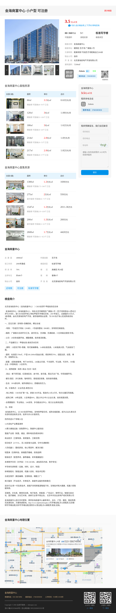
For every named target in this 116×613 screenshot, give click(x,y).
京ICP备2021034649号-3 (13, 608)
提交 (95, 172)
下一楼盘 (105, 608)
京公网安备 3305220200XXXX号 (33, 608)
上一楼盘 (90, 608)
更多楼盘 (108, 11)
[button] (57, 70)
